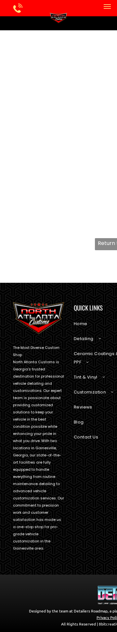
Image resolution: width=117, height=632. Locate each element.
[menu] (107, 6)
